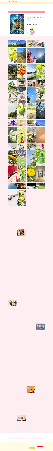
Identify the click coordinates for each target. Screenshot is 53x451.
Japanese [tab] (33, 14)
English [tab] (38, 14)
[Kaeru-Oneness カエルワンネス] (12, 1)
